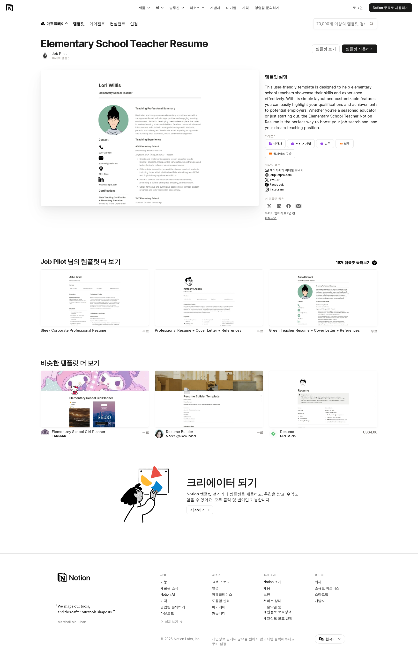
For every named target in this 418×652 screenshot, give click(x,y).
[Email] (298, 206)
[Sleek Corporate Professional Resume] (95, 297)
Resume (287, 431)
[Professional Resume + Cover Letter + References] (209, 297)
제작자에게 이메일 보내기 (287, 170)
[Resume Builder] (209, 399)
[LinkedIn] (279, 206)
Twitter (275, 180)
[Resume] (323, 399)
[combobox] (345, 23)
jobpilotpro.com (281, 175)
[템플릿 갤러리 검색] (371, 23)
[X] (269, 206)
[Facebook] (288, 206)
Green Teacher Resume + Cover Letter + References (314, 330)
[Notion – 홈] (10, 8)
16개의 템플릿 (61, 58)
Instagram (277, 189)
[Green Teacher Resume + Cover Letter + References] (323, 297)
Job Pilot (59, 53)
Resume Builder (179, 431)
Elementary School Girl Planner (78, 431)
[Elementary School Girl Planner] (95, 399)
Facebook (277, 184)
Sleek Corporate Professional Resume (73, 330)
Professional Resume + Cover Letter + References (198, 330)
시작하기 (200, 509)
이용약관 (271, 218)
